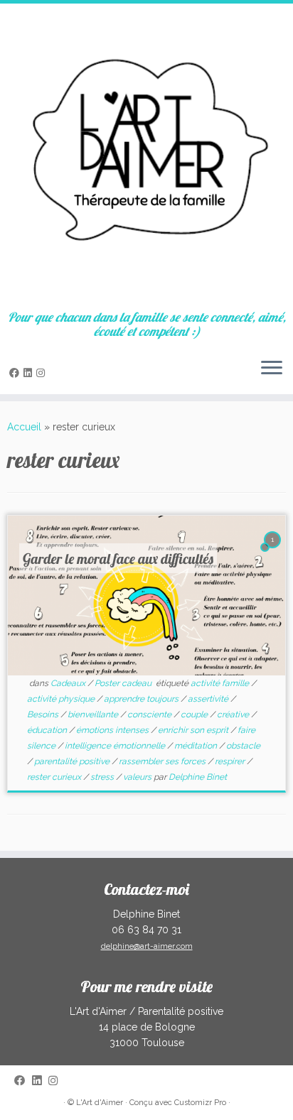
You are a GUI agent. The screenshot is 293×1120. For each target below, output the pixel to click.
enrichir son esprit (194, 730)
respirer (231, 761)
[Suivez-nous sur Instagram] (42, 373)
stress (103, 777)
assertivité (209, 699)
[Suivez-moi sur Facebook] (16, 373)
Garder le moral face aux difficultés (118, 558)
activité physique (62, 699)
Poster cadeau (124, 683)
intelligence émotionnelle (116, 746)
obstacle (243, 746)
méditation (196, 746)
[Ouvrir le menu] (271, 368)
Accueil (24, 427)
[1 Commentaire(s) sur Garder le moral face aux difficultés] (273, 552)
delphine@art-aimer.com (147, 946)
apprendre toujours (142, 699)
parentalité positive (73, 761)
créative (234, 714)
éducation (48, 730)
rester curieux (55, 777)
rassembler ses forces (163, 761)
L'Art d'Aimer (99, 1102)
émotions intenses (113, 730)
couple (195, 714)
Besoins (43, 714)
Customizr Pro (200, 1102)
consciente (150, 714)
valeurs (138, 777)
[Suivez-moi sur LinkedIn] (29, 373)
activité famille (221, 683)
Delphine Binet (198, 777)
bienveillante (94, 714)
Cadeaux (68, 683)
